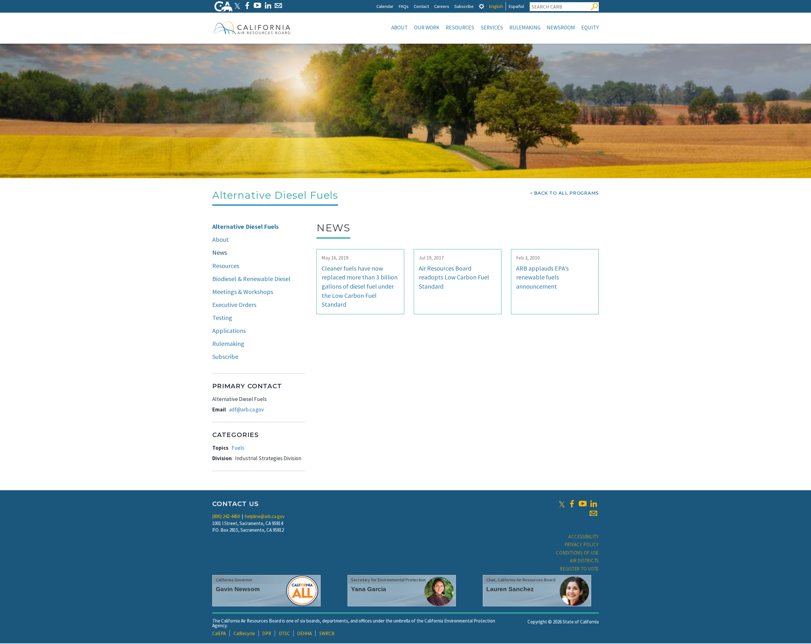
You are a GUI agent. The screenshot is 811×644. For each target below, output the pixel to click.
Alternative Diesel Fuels (245, 226)
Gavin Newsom (238, 589)
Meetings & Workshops (242, 292)
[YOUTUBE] (257, 5)
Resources (460, 27)
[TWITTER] (237, 5)
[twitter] (562, 504)
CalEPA (219, 633)
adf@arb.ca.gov (246, 409)
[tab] (481, 6)
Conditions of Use (577, 553)
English (496, 6)
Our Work (426, 27)
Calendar (384, 6)
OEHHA (304, 633)
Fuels (238, 447)
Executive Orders (234, 305)
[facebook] (572, 504)
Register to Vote (579, 569)
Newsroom (561, 27)
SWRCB (327, 633)
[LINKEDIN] (268, 5)
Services (492, 27)
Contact (421, 6)
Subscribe (464, 6)
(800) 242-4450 (226, 516)
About (399, 27)
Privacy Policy (582, 544)
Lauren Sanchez (510, 589)
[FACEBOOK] (247, 5)
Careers (441, 6)
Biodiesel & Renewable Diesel (251, 279)
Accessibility (583, 537)
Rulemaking (524, 27)
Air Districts (584, 561)
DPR (266, 633)
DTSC (284, 633)
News (219, 252)
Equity (590, 27)
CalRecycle (244, 633)
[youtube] (582, 504)
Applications (229, 331)
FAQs (404, 6)
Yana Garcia (368, 589)
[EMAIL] (278, 5)
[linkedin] (593, 504)
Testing (222, 318)
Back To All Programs (566, 193)
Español (516, 6)
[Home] (251, 27)
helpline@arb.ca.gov (264, 516)
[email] (593, 513)
